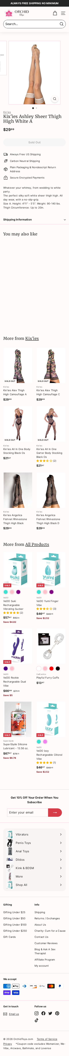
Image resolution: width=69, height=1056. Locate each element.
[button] (44, 460)
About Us (40, 924)
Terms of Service (47, 1039)
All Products (37, 544)
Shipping (39, 912)
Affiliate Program (44, 959)
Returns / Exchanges (47, 918)
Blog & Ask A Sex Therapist (44, 951)
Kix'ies (7, 112)
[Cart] (54, 13)
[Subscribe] (55, 812)
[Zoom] (54, 98)
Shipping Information (17, 219)
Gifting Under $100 (14, 924)
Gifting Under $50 (14, 918)
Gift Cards (9, 936)
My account (41, 965)
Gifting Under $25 (14, 912)
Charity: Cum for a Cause (50, 930)
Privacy (7, 1043)
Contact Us (41, 936)
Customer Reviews (46, 943)
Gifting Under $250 (15, 930)
